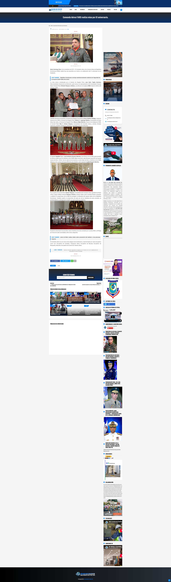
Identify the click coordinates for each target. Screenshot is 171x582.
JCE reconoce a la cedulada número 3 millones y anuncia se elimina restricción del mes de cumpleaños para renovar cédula (75, 6)
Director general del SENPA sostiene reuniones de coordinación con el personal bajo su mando (58, 301)
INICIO (71, 10)
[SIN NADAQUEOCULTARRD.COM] (85, 576)
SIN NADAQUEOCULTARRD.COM (88, 579)
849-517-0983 (109, 115)
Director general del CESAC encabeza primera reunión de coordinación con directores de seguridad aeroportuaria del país (75, 300)
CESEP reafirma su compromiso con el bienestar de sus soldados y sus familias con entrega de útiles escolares (75, 312)
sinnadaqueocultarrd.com (112, 121)
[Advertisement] (108, 29)
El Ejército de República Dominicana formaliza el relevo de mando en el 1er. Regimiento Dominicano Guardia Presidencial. (92, 312)
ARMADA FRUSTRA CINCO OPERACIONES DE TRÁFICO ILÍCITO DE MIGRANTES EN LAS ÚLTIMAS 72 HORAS (92, 301)
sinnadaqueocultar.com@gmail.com (114, 118)
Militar (59, 265)
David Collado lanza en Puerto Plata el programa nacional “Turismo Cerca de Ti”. (116, 6)
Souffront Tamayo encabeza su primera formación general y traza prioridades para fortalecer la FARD (58, 313)
